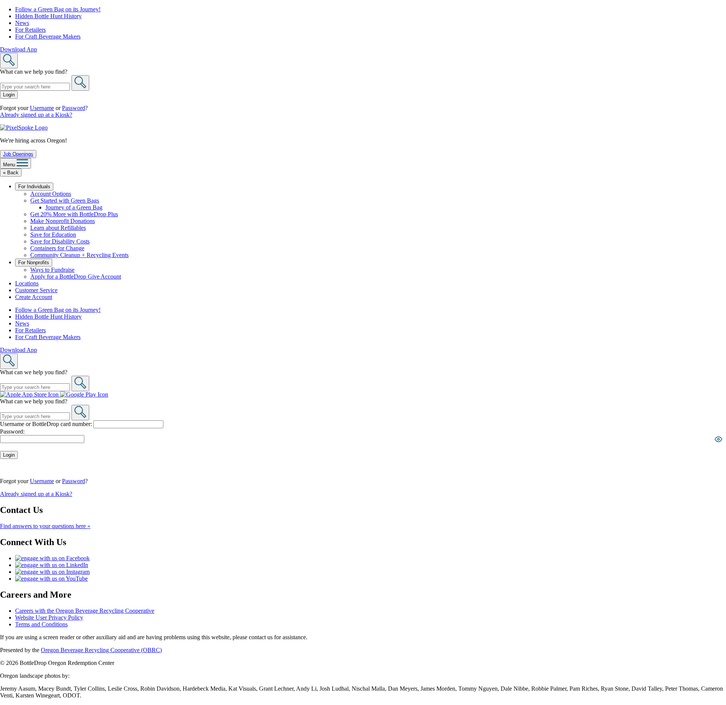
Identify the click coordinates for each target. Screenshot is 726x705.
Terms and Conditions (41, 624)
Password (73, 108)
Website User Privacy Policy (49, 617)
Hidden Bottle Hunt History (48, 16)
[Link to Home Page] (24, 127)
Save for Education (53, 234)
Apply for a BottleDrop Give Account (75, 276)
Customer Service (36, 290)
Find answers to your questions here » (45, 526)
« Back (11, 172)
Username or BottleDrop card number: (46, 424)
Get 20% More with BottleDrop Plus (74, 214)
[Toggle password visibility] (718, 439)
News (22, 23)
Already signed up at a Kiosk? (36, 115)
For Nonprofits (33, 262)
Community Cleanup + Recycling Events (79, 255)
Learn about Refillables (58, 228)
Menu (10, 164)
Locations (27, 283)
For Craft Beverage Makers (48, 36)
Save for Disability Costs (60, 241)
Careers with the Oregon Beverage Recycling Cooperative (84, 610)
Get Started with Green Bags (64, 200)
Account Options (50, 194)
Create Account (33, 297)
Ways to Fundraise (52, 270)
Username (42, 108)
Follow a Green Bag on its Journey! (58, 9)
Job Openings (18, 154)
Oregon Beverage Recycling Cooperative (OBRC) (101, 650)
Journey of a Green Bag (73, 207)
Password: (12, 431)
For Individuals (34, 186)
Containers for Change (57, 248)
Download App (18, 49)
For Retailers (30, 29)
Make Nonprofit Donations (62, 221)
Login (9, 95)
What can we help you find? (33, 71)
